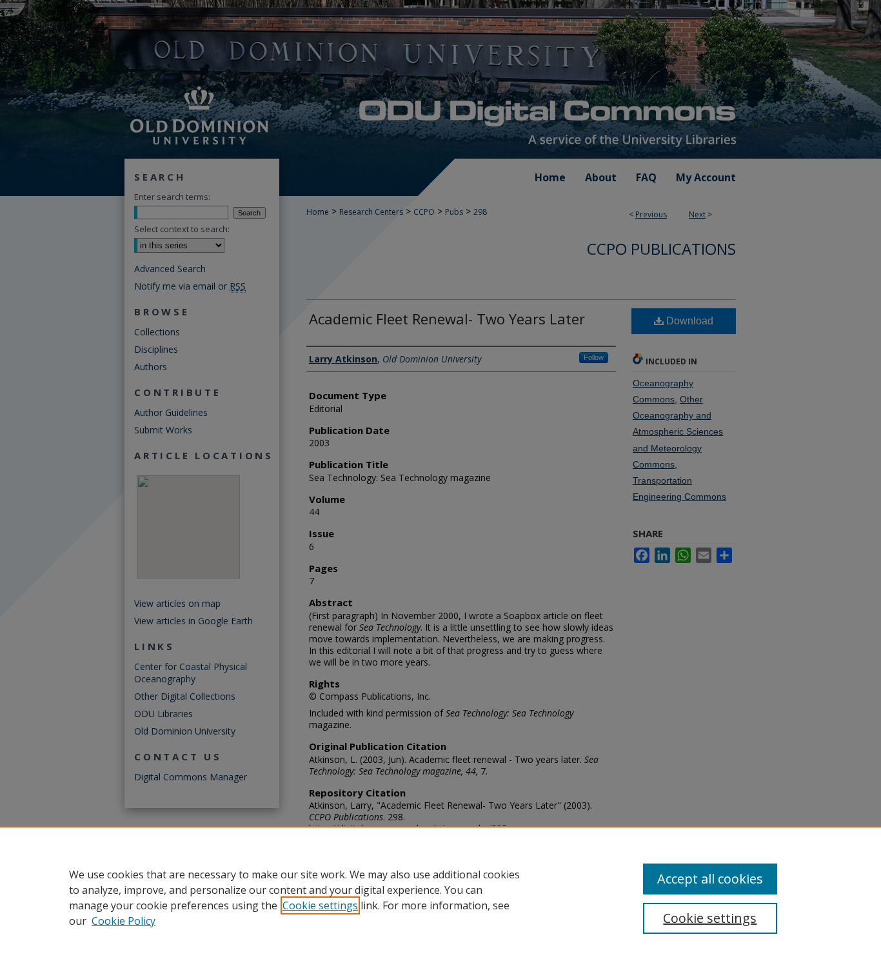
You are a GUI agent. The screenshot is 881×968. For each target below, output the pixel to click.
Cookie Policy (123, 921)
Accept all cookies (710, 878)
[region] (440, 897)
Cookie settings (320, 905)
